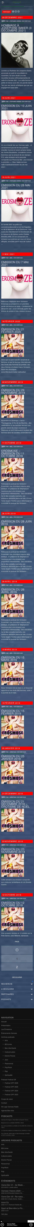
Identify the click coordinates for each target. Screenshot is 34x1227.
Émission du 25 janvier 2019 (12, 757)
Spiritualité (8, 1075)
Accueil (4, 1021)
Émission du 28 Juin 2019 (16, 522)
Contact (4, 1103)
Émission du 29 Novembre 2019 (13, 391)
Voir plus (4, 1214)
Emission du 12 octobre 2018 (12, 904)
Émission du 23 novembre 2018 (13, 850)
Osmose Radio (11, 1224)
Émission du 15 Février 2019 (12, 712)
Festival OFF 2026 (11, 1083)
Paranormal (9, 1063)
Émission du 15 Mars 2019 (12, 658)
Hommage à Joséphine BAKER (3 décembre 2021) (16, 27)
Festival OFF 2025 (11, 1087)
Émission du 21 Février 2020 (12, 330)
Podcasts (6, 999)
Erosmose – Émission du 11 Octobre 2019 (12, 453)
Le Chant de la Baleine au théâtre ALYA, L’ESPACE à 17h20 (16, 1130)
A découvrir (7, 989)
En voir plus (26, 21)
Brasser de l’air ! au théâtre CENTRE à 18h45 (12, 1123)
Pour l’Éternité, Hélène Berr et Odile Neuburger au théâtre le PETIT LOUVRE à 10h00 (15, 1134)
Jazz (6, 1059)
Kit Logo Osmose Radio (9, 1106)
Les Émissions (6, 1029)
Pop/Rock (8, 1067)
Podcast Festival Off (8, 1079)
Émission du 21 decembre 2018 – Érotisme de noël (15, 803)
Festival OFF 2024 (11, 1090)
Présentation (5, 1025)
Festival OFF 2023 (11, 1094)
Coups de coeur (7, 1099)
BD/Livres (8, 1044)
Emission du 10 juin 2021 (16, 107)
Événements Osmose (9, 1033)
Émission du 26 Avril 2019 (12, 590)
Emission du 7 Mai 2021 (15, 263)
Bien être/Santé (10, 1048)
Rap (6, 1071)
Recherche (6, 984)
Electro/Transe (10, 1056)
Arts (6, 1040)
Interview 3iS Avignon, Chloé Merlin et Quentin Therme (14, 1119)
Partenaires (7, 994)
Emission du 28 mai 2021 (15, 186)
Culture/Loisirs (10, 1052)
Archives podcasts (8, 1037)
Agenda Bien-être (7, 1110)
